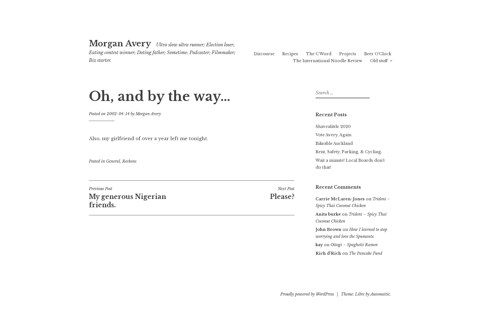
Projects (347, 53)
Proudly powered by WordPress (307, 294)
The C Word (318, 53)
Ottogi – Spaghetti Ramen (354, 244)
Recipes (290, 53)
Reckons (129, 161)
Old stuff (379, 60)
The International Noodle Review (327, 60)
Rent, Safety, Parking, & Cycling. (349, 151)
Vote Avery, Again (333, 134)
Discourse (264, 53)
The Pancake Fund (365, 253)
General (113, 161)
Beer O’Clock (377, 53)
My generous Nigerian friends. (127, 197)
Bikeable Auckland (334, 143)
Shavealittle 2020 (333, 126)
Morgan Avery (120, 44)
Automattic (380, 294)
